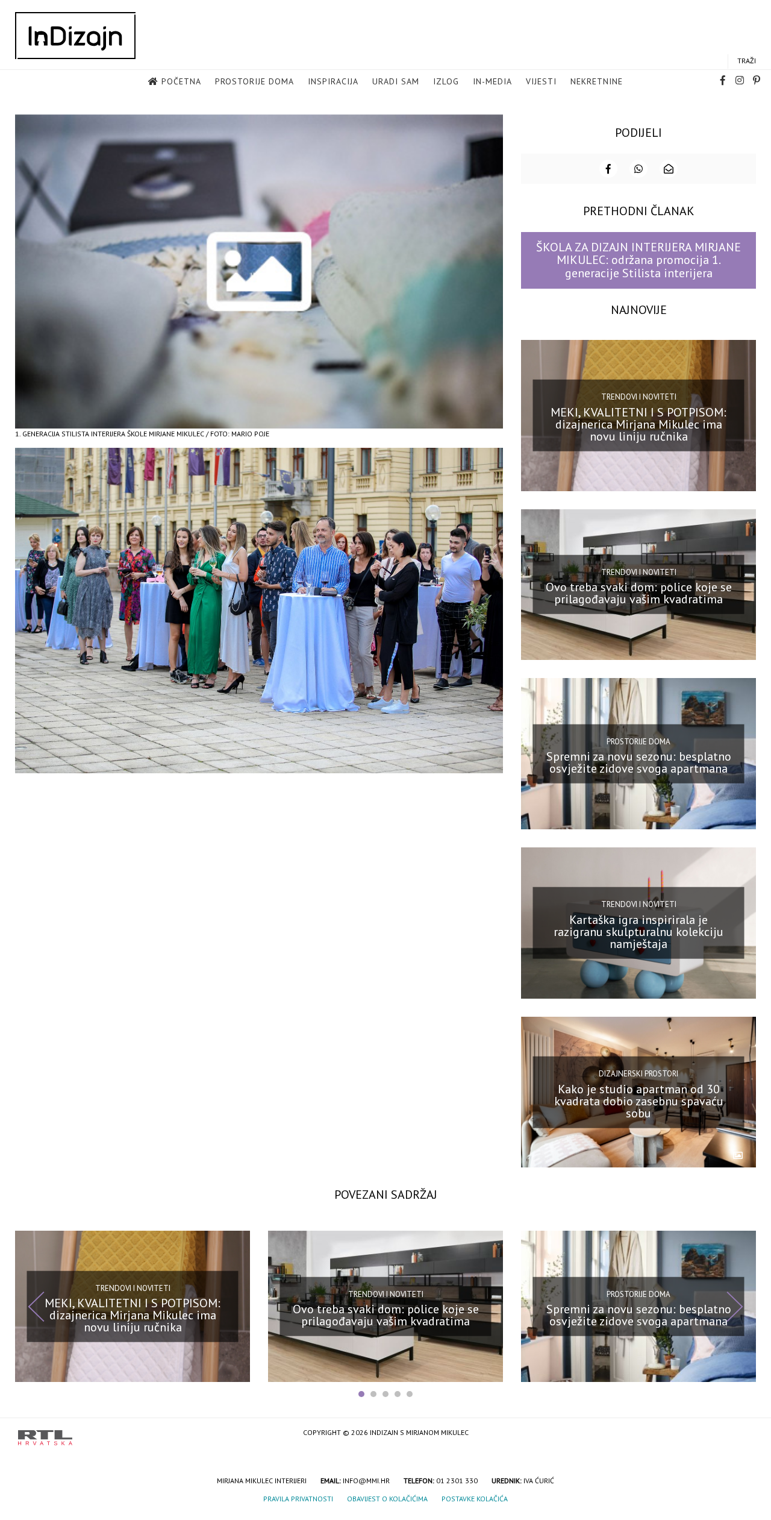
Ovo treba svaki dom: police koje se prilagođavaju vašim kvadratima (639, 593)
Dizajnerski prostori (638, 1074)
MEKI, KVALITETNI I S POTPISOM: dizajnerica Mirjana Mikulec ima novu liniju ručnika (638, 424)
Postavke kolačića (475, 1498)
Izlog (446, 81)
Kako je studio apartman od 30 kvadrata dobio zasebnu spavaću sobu (638, 1100)
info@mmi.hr (366, 1480)
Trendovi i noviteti (638, 397)
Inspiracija (333, 81)
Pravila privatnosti (298, 1498)
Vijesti (541, 81)
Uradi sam (395, 81)
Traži (746, 60)
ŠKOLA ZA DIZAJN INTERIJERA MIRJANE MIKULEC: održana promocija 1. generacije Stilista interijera (638, 260)
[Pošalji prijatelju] (669, 169)
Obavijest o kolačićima (387, 1498)
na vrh (741, 1433)
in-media (492, 81)
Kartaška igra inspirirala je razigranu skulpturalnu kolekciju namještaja (638, 932)
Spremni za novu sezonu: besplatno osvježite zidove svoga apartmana (638, 762)
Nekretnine (596, 81)
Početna (181, 81)
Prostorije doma (254, 81)
